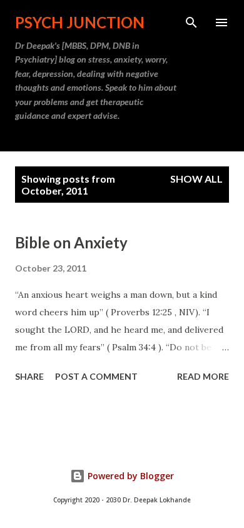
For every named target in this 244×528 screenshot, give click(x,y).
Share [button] (29, 376)
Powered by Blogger (129, 476)
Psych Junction (80, 22)
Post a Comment (96, 376)
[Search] (191, 22)
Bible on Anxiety (71, 242)
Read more (203, 376)
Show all (196, 179)
